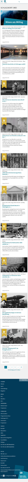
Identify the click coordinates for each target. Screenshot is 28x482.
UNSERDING (3, 403)
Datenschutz (4, 465)
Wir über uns (4, 454)
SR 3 (2, 401)
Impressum (3, 460)
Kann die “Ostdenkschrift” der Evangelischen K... (10, 349)
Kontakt (2, 428)
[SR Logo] (5, 1)
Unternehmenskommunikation (8, 456)
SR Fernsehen (4, 413)
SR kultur (3, 399)
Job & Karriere (4, 458)
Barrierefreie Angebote (6, 437)
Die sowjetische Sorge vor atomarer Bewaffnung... (11, 313)
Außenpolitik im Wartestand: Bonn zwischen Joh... (11, 276)
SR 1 (2, 396)
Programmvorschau (5, 416)
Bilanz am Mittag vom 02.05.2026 (11, 28)
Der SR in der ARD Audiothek (7, 447)
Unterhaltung (4, 388)
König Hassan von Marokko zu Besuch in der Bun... (14, 136)
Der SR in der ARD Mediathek (7, 444)
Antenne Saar (4, 405)
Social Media (4, 440)
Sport (2, 386)
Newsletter (3, 430)
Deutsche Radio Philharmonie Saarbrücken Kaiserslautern (11, 470)
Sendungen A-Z (4, 418)
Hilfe (2, 433)
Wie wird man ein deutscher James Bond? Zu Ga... (13, 100)
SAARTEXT (3, 435)
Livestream (3, 420)
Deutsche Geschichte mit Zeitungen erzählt (13, 64)
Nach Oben (24, 379)
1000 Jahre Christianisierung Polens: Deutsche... (12, 173)
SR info (2, 384)
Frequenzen (3, 408)
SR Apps (2, 442)
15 (21, 367)
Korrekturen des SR (5, 467)
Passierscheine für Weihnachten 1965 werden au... (12, 243)
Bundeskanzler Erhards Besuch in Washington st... (11, 206)
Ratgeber (3, 391)
